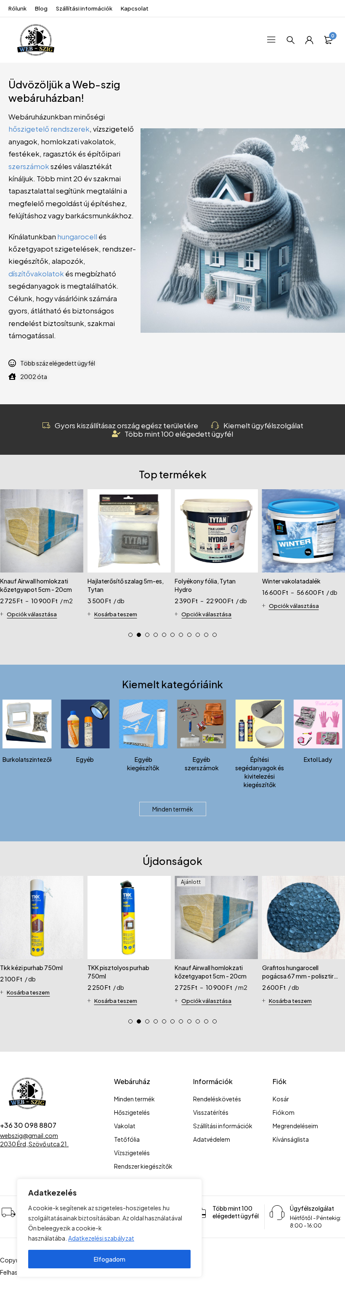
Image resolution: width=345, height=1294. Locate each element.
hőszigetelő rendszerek (49, 129)
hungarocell (77, 236)
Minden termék (172, 809)
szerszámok (28, 166)
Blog (41, 8)
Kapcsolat (135, 8)
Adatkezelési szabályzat (101, 1238)
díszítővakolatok (36, 273)
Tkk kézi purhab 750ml (31, 967)
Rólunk (17, 8)
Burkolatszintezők (28, 759)
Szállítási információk (84, 8)
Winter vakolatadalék (291, 581)
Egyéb (85, 759)
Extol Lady (318, 759)
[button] (130, 635)
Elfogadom (109, 1259)
